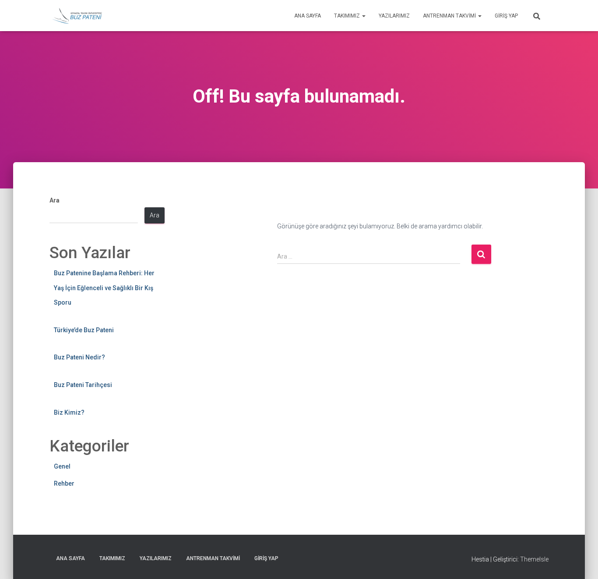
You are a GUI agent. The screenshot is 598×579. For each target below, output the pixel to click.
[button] (363, 16)
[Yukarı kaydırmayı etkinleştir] (581, 561)
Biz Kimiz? (69, 412)
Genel (62, 466)
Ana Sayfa (307, 16)
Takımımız (347, 16)
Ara (54, 200)
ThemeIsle (534, 559)
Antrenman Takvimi (450, 16)
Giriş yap (506, 16)
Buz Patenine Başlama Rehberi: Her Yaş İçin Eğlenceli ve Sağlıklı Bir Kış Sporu (104, 288)
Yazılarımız (394, 16)
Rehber (64, 483)
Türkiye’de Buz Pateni (84, 330)
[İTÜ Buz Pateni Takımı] (77, 16)
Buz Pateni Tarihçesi (83, 384)
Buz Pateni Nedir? (79, 357)
